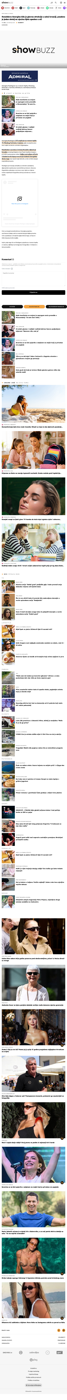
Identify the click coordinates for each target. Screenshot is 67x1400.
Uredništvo (33, 1368)
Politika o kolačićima (33, 1380)
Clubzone (61, 1343)
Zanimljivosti (7, 1340)
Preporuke (61, 1340)
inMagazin (5, 1343)
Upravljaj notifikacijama (34, 1385)
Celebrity (61, 1337)
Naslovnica (6, 1337)
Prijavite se (33, 292)
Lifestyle (42, 8)
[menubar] (61, 2)
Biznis (59, 8)
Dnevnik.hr (7, 8)
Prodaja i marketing (33, 1371)
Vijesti (16, 8)
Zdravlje (51, 8)
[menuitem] (61, 2)
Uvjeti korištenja (33, 1374)
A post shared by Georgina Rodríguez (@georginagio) (20, 223)
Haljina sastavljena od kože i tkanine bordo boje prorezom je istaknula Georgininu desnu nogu (20, 157)
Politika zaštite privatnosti (33, 1377)
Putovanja (32, 8)
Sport (24, 8)
